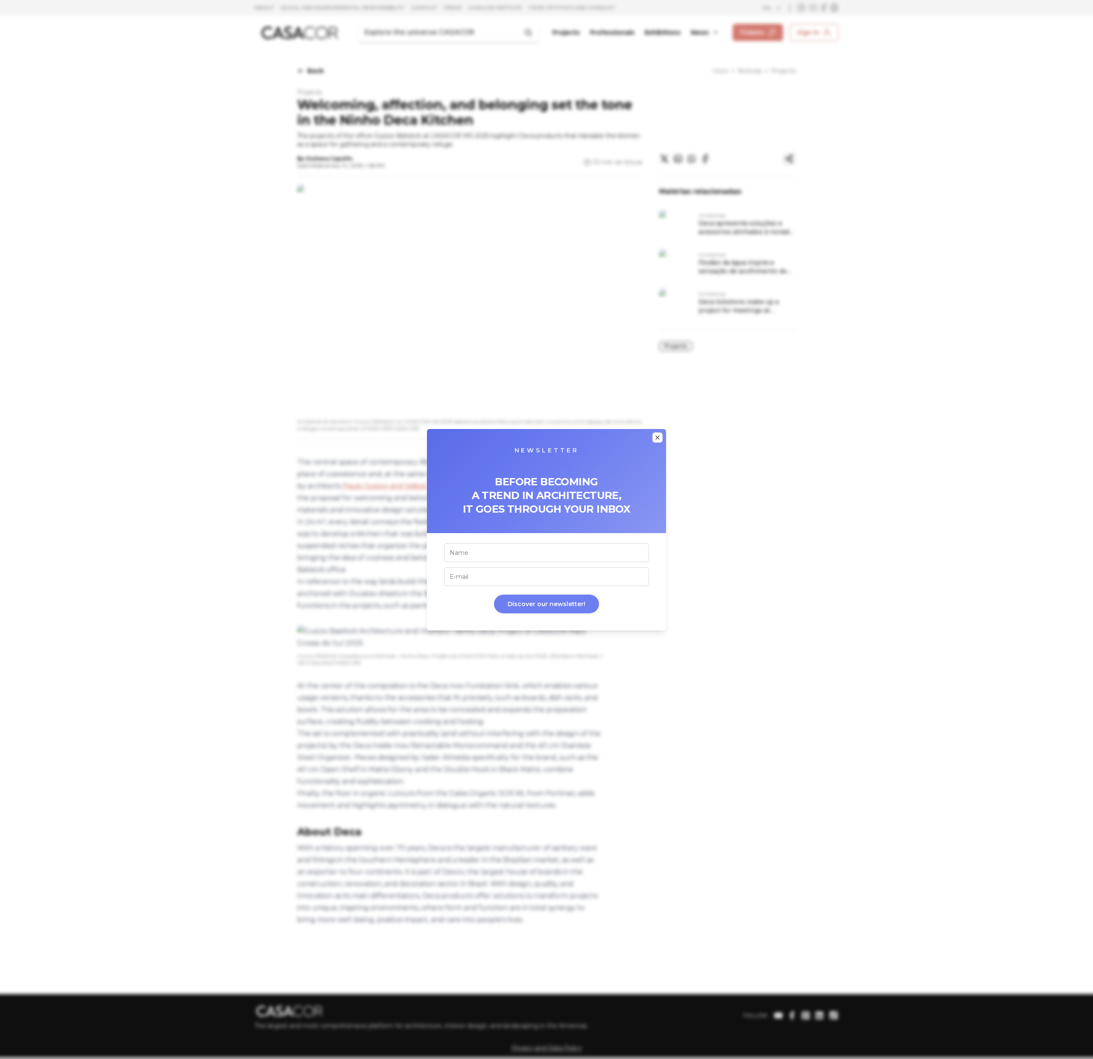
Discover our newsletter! (546, 604)
